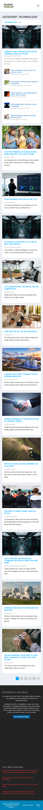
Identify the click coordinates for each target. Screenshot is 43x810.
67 (34, 678)
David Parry (9, 613)
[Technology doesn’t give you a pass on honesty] (6, 105)
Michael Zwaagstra (11, 516)
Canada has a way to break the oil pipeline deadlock (21, 375)
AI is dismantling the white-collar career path (21, 288)
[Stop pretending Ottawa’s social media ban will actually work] (21, 137)
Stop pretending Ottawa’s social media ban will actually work (20, 153)
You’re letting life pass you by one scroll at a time (23, 71)
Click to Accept (28, 805)
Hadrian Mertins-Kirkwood (14, 247)
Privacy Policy (38, 805)
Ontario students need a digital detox (20, 512)
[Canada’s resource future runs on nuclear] (21, 593)
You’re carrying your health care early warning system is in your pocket (20, 657)
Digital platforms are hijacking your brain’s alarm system (24, 94)
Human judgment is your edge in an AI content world (21, 420)
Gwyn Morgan (10, 292)
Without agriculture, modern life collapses (21, 465)
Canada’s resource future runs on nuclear (21, 609)
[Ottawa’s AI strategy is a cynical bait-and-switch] (21, 227)
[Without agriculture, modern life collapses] (21, 449)
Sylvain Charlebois (17, 85)
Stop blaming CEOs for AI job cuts (20, 199)
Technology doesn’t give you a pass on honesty (24, 105)
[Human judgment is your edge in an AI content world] (21, 404)
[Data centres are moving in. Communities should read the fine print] (21, 543)
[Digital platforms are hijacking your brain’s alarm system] (6, 94)
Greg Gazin (15, 119)
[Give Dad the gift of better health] (21, 316)
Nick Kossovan (16, 74)
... (29, 678)
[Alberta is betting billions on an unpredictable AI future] (21, 36)
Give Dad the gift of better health (20, 331)
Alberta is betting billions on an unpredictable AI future (20, 52)
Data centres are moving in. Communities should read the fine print (21, 560)
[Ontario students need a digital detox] (21, 496)
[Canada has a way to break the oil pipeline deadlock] (21, 359)
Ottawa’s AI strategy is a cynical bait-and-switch (20, 243)
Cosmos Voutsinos (11, 379)
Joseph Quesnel (17, 108)
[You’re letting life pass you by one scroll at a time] (6, 71)
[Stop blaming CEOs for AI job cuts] (21, 184)
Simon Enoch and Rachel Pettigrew (16, 566)
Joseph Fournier (10, 469)
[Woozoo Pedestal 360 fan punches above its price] (6, 116)
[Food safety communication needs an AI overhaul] (6, 82)
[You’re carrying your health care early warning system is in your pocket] (21, 640)
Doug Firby (9, 56)
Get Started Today (21, 717)
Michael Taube (10, 157)
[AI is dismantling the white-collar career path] (21, 272)
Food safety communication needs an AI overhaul (24, 82)
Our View (15, 97)
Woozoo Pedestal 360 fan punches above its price (23, 116)
